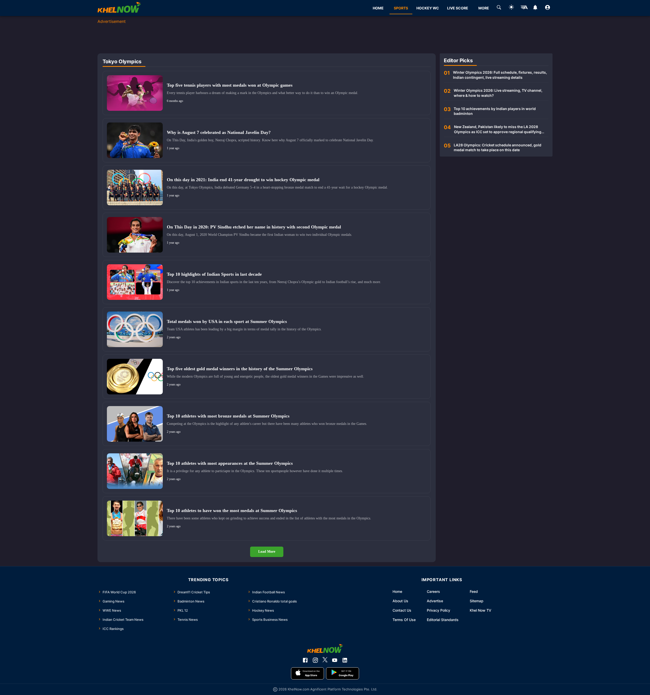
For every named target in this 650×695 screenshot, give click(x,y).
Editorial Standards (443, 619)
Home (397, 591)
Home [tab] (378, 8)
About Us (400, 601)
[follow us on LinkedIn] (345, 660)
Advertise (435, 601)
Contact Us (402, 610)
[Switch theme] (511, 8)
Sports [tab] (401, 8)
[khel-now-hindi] (524, 8)
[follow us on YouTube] (335, 660)
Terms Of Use (404, 619)
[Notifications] (535, 8)
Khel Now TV (480, 610)
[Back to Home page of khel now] (119, 8)
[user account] (547, 8)
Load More (266, 551)
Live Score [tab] (457, 8)
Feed (474, 591)
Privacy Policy (438, 610)
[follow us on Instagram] (315, 660)
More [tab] (483, 8)
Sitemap (476, 601)
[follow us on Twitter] (325, 660)
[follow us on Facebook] (305, 660)
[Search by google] (499, 8)
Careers (433, 591)
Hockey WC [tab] (427, 8)
